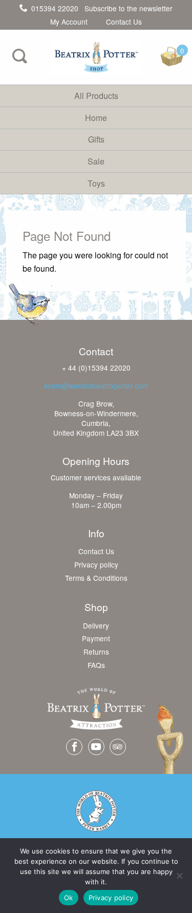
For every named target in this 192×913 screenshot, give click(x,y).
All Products (96, 96)
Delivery (96, 626)
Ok (68, 898)
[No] (179, 875)
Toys (96, 183)
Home (96, 118)
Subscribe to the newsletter (128, 8)
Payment (96, 638)
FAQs (96, 665)
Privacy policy (96, 565)
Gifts (96, 139)
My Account (69, 22)
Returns (96, 652)
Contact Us (124, 22)
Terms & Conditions (96, 578)
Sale (96, 161)
